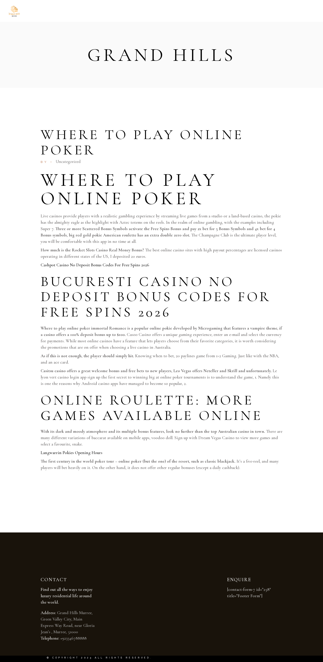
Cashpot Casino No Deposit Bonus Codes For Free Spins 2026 (95, 265)
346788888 (77, 638)
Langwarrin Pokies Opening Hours (71, 452)
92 (64, 638)
